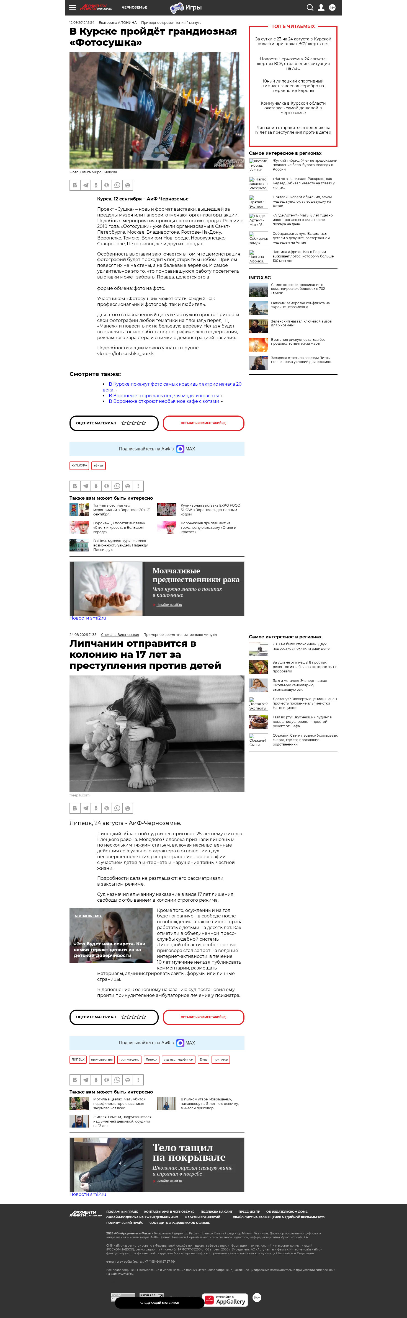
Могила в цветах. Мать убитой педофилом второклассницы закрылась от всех (119, 1103)
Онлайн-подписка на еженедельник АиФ (142, 1217)
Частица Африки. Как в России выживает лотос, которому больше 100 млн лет (303, 256)
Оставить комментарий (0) (203, 423)
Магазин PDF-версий (202, 1217)
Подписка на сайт (216, 1212)
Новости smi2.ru (87, 618)
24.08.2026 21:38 (83, 635)
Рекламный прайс (122, 1212)
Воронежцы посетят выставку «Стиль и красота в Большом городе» (119, 527)
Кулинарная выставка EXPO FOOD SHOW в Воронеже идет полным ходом (210, 509)
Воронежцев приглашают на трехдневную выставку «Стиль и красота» (208, 527)
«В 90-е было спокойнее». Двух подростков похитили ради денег (302, 646)
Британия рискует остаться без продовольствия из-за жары (298, 341)
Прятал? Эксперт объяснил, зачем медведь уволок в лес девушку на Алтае (302, 201)
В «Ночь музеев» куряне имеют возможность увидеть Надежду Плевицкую (120, 545)
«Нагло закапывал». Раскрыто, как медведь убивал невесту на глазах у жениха (304, 183)
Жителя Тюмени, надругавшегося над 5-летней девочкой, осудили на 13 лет (122, 1121)
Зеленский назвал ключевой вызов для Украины (301, 323)
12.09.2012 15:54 (81, 22)
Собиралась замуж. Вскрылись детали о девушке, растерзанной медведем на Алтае (301, 237)
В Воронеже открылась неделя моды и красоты (164, 395)
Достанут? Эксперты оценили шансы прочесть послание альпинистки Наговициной (305, 703)
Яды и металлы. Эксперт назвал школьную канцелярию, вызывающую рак (300, 685)
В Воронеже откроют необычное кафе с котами (164, 401)
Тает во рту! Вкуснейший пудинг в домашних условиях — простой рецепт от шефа (302, 721)
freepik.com (79, 795)
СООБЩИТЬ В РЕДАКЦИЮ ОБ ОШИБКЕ (180, 1223)
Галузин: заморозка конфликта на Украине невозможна (300, 305)
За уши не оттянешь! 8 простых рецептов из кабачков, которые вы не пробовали (305, 666)
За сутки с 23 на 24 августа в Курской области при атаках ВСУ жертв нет (293, 41)
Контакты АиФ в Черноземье (169, 1212)
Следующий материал (159, 1303)
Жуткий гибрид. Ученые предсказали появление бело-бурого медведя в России (305, 164)
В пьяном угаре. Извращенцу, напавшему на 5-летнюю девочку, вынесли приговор (210, 1103)
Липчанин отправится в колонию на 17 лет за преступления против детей (293, 130)
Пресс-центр (249, 1212)
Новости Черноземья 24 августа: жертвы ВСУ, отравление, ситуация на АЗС (293, 64)
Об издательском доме (287, 1212)
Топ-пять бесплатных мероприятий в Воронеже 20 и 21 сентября (121, 509)
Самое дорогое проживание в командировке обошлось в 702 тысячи (298, 289)
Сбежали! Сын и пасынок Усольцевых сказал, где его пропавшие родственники (305, 739)
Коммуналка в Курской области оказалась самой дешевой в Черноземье (293, 108)
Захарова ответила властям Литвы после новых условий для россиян (301, 360)
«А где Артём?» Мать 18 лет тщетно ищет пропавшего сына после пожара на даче (303, 219)
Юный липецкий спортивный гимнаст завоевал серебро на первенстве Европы (293, 86)
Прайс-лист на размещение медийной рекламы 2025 (278, 1217)
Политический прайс (124, 1223)
